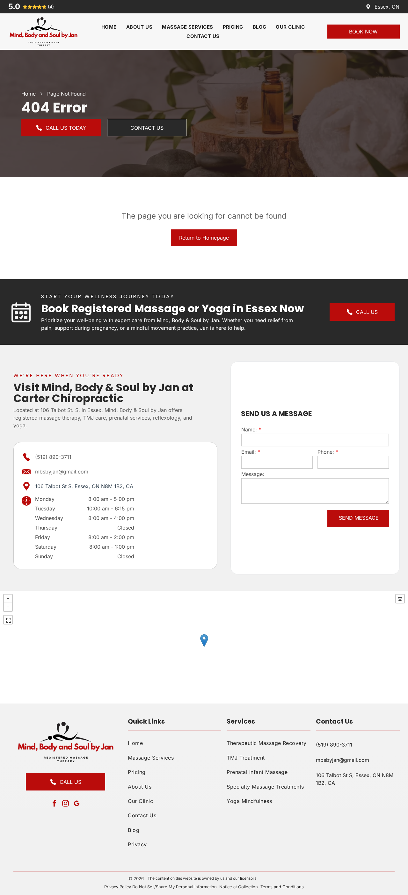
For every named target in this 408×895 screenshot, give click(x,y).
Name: (249, 429)
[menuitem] (109, 27)
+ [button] (8, 599)
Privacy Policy (117, 886)
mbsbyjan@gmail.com (61, 471)
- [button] (8, 607)
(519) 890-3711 (53, 457)
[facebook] (54, 804)
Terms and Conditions (282, 886)
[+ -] (204, 647)
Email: (248, 452)
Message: (252, 474)
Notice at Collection (238, 886)
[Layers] (400, 599)
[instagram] (66, 804)
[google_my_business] (77, 804)
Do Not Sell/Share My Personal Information (174, 886)
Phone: (325, 452)
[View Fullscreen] (8, 620)
